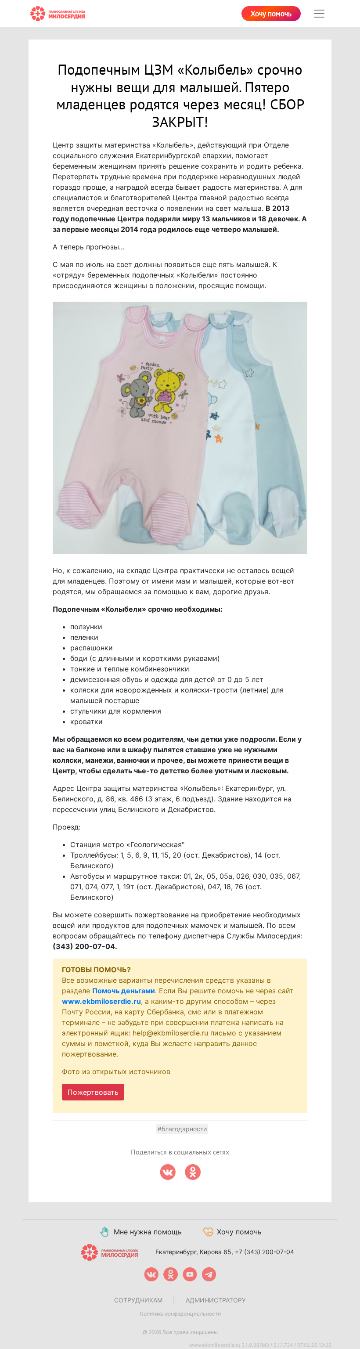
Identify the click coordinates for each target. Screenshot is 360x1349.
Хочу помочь (271, 14)
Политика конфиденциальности (180, 1313)
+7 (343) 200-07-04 (264, 1251)
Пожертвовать (93, 1092)
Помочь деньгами (123, 990)
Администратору (216, 1300)
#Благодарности (182, 1129)
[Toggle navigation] (319, 13)
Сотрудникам (138, 1300)
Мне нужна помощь (148, 1231)
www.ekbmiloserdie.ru (101, 1001)
